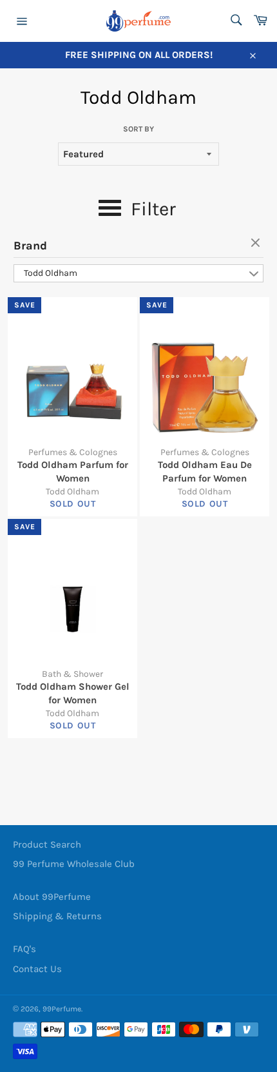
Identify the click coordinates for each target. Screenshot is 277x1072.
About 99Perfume (52, 896)
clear (257, 243)
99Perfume (62, 1008)
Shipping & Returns (57, 916)
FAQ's (24, 949)
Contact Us (37, 969)
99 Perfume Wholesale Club (74, 864)
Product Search (47, 844)
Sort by (138, 128)
